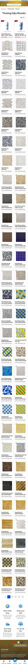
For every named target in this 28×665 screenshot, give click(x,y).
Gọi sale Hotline (21, 645)
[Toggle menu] (1, 4)
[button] (23, 17)
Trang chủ (3, 9)
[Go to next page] (22, 596)
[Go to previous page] (5, 596)
